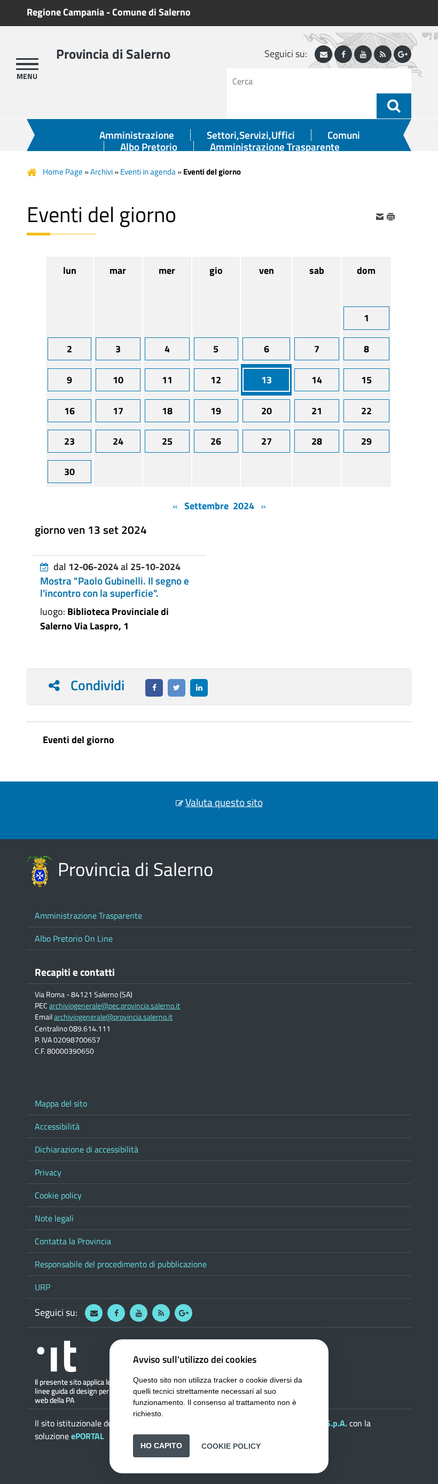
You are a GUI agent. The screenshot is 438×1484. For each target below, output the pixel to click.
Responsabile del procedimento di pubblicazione (121, 1264)
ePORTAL (87, 1436)
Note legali (54, 1218)
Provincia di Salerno (113, 54)
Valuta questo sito (224, 802)
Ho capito (161, 1445)
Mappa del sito (61, 1103)
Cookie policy (58, 1195)
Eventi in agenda (148, 171)
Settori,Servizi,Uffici (251, 135)
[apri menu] (27, 64)
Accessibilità (57, 1126)
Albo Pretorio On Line (74, 938)
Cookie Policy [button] (231, 1445)
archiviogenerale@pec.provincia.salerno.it (114, 1006)
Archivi (101, 171)
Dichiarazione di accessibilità (86, 1149)
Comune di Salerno (151, 12)
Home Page (63, 171)
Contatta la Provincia (73, 1241)
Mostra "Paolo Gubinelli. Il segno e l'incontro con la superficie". (114, 587)
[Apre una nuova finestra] (154, 688)
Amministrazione (136, 135)
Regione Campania (65, 12)
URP (42, 1287)
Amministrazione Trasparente (275, 147)
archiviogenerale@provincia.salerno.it (113, 1017)
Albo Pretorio (148, 147)
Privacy (48, 1172)
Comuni (343, 135)
